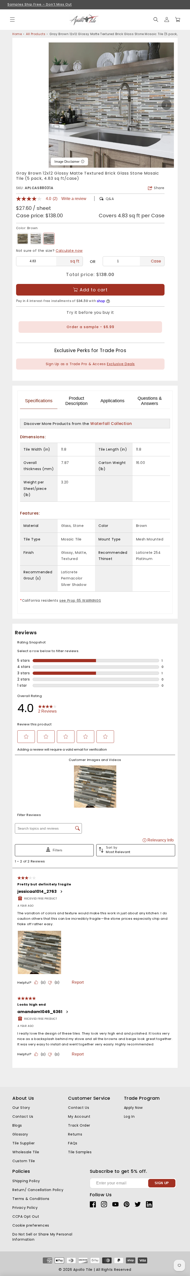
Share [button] (159, 187)
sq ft (75, 261)
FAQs (72, 1143)
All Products (35, 34)
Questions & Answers (150, 401)
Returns (75, 1134)
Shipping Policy (26, 1180)
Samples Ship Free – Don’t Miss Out (39, 4)
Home (17, 34)
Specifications (38, 400)
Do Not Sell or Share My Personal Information (42, 1237)
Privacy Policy (25, 1207)
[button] (155, 19)
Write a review (73, 199)
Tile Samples (80, 1152)
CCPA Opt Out (25, 1216)
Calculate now (69, 250)
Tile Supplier (23, 1143)
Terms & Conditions (30, 1198)
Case (156, 261)
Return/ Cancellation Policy (37, 1189)
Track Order (79, 1125)
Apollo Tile (83, 1269)
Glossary (20, 1134)
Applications (112, 400)
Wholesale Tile (25, 1152)
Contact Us (22, 1116)
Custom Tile (23, 1160)
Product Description (76, 401)
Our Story (21, 1107)
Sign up (162, 1183)
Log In (129, 1116)
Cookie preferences (30, 1225)
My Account (79, 1116)
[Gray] (36, 238)
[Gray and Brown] (22, 238)
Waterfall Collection (111, 423)
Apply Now (133, 1107)
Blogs (17, 1125)
